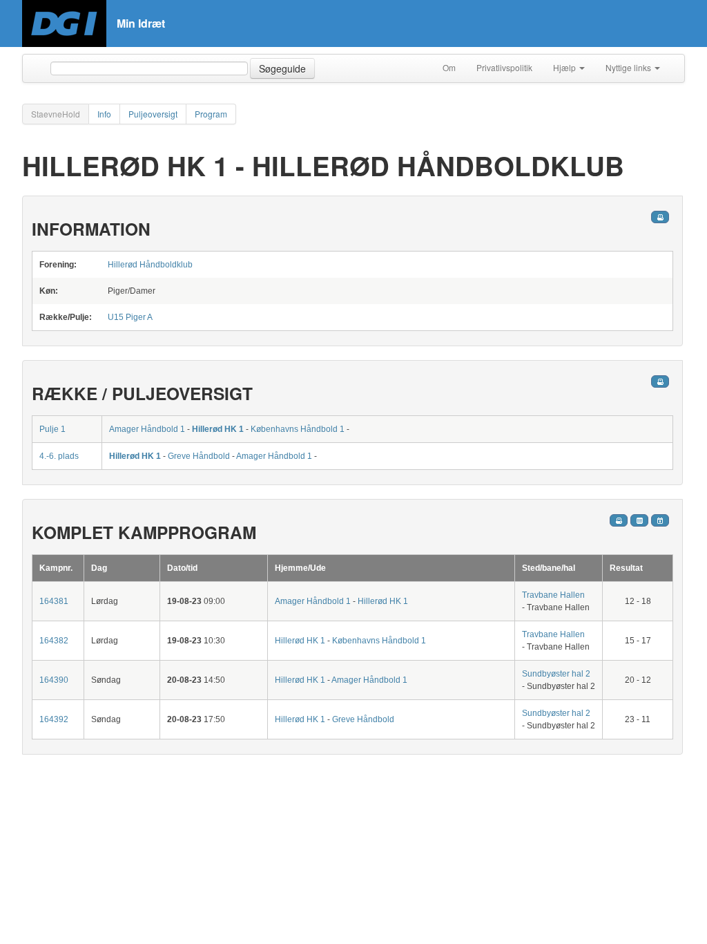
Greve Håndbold (199, 456)
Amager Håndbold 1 (147, 429)
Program (211, 114)
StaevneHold (55, 114)
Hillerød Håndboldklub (150, 265)
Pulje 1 (52, 429)
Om (449, 67)
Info (104, 114)
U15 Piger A (130, 317)
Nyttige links (629, 67)
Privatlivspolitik (504, 67)
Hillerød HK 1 (218, 429)
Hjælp (565, 67)
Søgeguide (282, 68)
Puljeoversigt (152, 114)
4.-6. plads (59, 456)
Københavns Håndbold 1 (298, 429)
